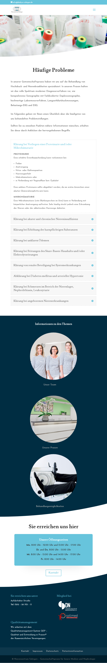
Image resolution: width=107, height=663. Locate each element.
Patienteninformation (72, 651)
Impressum (38, 651)
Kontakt (53, 573)
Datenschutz (52, 651)
